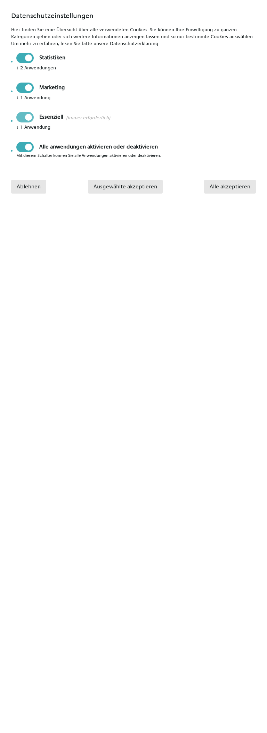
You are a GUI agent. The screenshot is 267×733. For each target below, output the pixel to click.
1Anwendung (33, 98)
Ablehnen (29, 187)
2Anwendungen (36, 68)
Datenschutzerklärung (134, 43)
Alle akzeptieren (230, 187)
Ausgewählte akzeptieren (125, 187)
